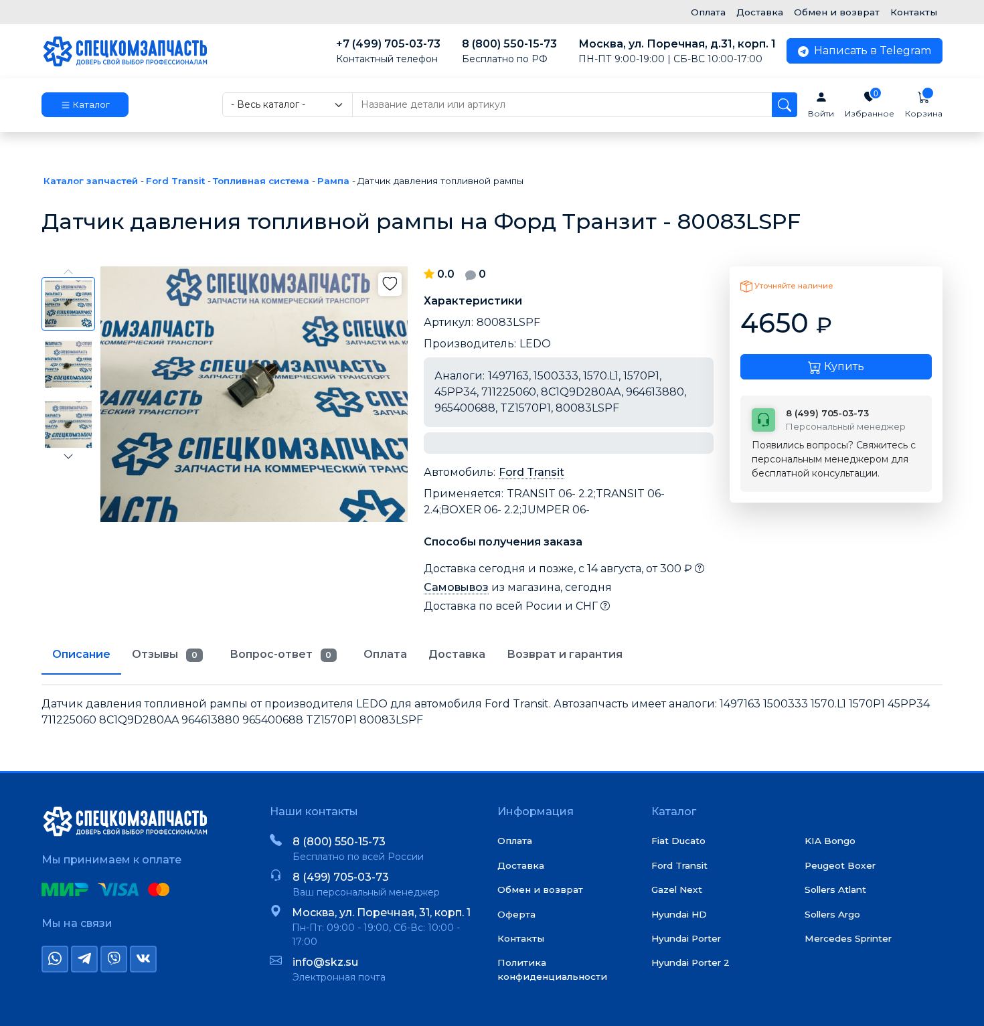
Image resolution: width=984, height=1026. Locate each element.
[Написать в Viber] (113, 959)
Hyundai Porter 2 (690, 962)
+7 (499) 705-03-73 (388, 51)
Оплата (708, 12)
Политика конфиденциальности (552, 969)
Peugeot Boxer (840, 865)
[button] (85, 105)
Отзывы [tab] (164, 654)
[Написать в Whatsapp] (55, 959)
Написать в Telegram (871, 50)
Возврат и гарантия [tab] (565, 654)
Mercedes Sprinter (848, 938)
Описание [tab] (81, 654)
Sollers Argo (832, 914)
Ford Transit (531, 472)
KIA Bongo (830, 840)
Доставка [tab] (456, 654)
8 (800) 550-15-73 (509, 51)
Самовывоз (456, 587)
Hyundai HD (679, 914)
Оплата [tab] (385, 654)
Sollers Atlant (835, 889)
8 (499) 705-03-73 (341, 877)
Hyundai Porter (686, 938)
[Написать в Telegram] (84, 959)
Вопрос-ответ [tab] (281, 654)
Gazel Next (676, 889)
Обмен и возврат (837, 12)
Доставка (759, 12)
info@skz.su (325, 962)
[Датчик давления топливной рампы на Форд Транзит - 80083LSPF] (254, 394)
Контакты (913, 12)
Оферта (516, 914)
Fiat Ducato (678, 840)
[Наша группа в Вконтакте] (143, 959)
